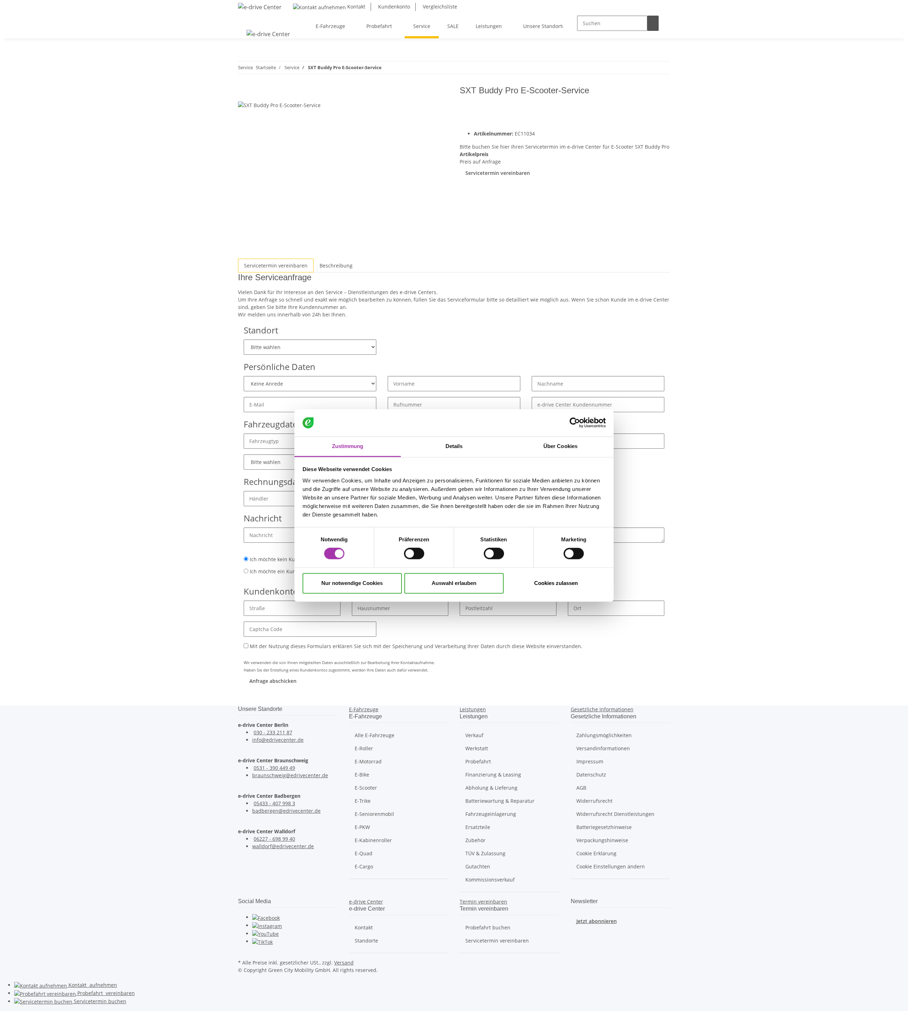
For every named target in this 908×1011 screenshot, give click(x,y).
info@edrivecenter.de (278, 739)
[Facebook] (266, 917)
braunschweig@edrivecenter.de (290, 775)
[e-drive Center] (260, 7)
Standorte (366, 940)
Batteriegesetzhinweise (604, 827)
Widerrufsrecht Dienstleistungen (615, 814)
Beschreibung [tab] (336, 265)
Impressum (589, 761)
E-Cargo (364, 866)
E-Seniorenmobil (374, 814)
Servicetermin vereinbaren (497, 173)
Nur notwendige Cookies (352, 583)
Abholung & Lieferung (491, 787)
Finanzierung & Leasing (493, 774)
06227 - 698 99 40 (274, 838)
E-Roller (364, 748)
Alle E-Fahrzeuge (374, 735)
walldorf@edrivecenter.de (283, 846)
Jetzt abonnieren (596, 921)
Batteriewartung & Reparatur (500, 800)
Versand (344, 962)
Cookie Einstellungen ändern (610, 866)
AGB (581, 787)
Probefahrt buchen (487, 927)
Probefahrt (478, 761)
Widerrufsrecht (594, 800)
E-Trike (363, 800)
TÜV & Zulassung (485, 853)
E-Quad (363, 853)
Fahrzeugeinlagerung (490, 814)
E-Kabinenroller (373, 840)
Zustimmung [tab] (348, 446)
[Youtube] (265, 933)
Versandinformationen (603, 748)
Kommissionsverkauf (490, 879)
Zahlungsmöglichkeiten (604, 735)
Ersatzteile (477, 827)
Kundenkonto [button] (393, 6)
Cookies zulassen (556, 583)
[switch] (414, 553)
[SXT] (648, 107)
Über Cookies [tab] (560, 446)
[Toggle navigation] (247, 20)
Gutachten (477, 866)
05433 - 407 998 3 (274, 803)
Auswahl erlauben (454, 583)
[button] (363, 709)
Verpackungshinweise (602, 840)
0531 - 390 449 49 (274, 767)
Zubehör (475, 840)
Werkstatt (476, 748)
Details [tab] (454, 446)
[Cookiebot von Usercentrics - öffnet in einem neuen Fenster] (575, 423)
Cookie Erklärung (596, 853)
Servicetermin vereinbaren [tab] (276, 265)
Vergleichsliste (439, 6)
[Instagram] (267, 925)
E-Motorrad (368, 761)
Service (99, 1001)
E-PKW (362, 827)
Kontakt (355, 6)
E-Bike (362, 774)
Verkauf (474, 735)
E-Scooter (366, 787)
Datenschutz (591, 774)
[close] (243, 93)
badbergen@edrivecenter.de (286, 810)
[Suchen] (653, 23)
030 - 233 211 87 (273, 732)
